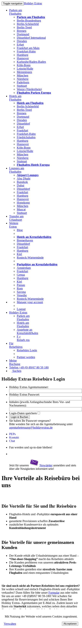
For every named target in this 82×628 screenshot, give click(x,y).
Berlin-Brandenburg (29, 20)
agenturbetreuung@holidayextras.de (31, 427)
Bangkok (22, 182)
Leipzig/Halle (25, 68)
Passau (21, 285)
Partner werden (26, 357)
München (22, 75)
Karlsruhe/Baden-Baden (31, 61)
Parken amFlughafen (15, 12)
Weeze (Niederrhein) (29, 89)
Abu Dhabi (23, 178)
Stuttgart (22, 85)
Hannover (23, 58)
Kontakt (14, 437)
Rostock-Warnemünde (30, 257)
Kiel (19, 254)
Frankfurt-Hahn (26, 51)
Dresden (22, 41)
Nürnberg (22, 79)
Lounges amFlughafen (16, 170)
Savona (21, 291)
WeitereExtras (13, 225)
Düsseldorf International (31, 37)
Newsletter (45, 465)
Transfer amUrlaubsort (16, 218)
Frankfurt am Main (28, 48)
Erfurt (20, 44)
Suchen (16, 370)
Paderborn (23, 82)
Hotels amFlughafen (15, 97)
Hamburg (22, 54)
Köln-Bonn (24, 65)
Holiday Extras (33, 3)
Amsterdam (24, 267)
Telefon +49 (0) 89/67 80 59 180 (29, 367)
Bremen (21, 30)
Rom (20, 288)
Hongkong (23, 202)
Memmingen (24, 72)
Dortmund (23, 34)
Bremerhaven (25, 240)
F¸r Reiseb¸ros (23, 338)
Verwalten (10, 623)
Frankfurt (22, 130)
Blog (20, 230)
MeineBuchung (14, 362)
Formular (53, 592)
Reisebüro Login (27, 350)
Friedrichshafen (26, 137)
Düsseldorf (23, 123)
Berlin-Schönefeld (28, 24)
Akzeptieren (70, 623)
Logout (21, 309)
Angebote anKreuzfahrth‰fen (27, 331)
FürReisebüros (16, 345)
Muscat (21, 209)
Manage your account (30, 302)
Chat (12, 441)
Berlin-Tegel (24, 27)
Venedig (22, 295)
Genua (21, 274)
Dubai (20, 185)
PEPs (12, 434)
